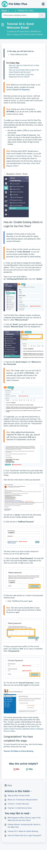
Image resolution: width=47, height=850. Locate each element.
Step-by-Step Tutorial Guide (19, 795)
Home (4, 10)
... (12, 10)
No (17, 769)
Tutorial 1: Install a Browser (18, 804)
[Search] (41, 15)
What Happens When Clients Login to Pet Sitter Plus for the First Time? (24, 819)
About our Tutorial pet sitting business (22, 800)
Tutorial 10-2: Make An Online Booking (23, 831)
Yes (31, 769)
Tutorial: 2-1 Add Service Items (20, 808)
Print (10, 785)
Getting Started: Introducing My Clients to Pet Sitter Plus (24, 825)
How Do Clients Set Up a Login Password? (24, 835)
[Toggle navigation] (42, 4)
